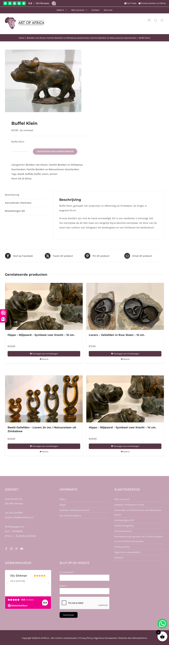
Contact (118, 557)
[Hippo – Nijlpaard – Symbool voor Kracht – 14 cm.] (125, 398)
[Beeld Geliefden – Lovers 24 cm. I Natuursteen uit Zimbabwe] (44, 398)
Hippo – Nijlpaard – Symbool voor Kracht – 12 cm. (41, 335)
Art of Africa (24, 178)
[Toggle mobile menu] (162, 20)
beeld (21, 173)
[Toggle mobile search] (155, 20)
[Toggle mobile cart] (149, 20)
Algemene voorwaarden (127, 552)
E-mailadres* (67, 572)
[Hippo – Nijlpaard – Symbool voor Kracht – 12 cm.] (44, 306)
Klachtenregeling (123, 525)
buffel (37, 173)
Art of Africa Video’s (70, 515)
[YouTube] (21, 548)
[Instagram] (11, 548)
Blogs (63, 504)
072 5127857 (16, 512)
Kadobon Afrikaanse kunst (74, 510)
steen (45, 173)
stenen (53, 173)
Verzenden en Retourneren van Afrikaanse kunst (137, 512)
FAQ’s (63, 499)
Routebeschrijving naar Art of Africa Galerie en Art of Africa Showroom (138, 539)
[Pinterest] (16, 548)
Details (45, 359)
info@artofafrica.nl (22, 517)
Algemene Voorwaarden (105, 638)
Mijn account (121, 499)
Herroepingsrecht (124, 520)
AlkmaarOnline (140, 638)
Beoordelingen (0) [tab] (15, 210)
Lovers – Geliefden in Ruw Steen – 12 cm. (117, 335)
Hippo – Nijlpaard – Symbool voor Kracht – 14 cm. (122, 427)
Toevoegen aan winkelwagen (55, 151)
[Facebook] (6, 548)
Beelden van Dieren (37, 164)
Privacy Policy (86, 638)
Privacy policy (122, 546)
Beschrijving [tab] (12, 194)
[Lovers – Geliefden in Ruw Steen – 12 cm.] (125, 306)
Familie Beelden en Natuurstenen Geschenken (53, 169)
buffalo (29, 173)
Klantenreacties (123, 531)
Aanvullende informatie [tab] (18, 202)
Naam (63, 585)
